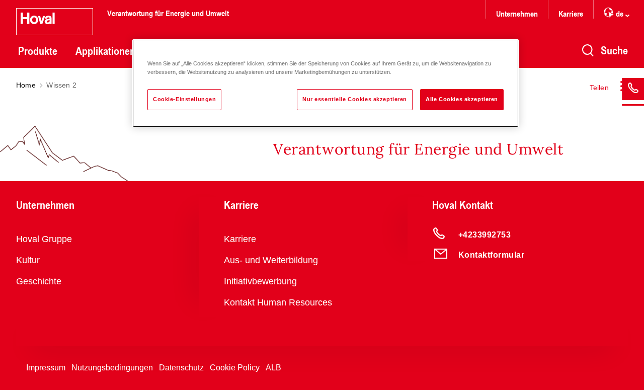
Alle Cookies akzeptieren (462, 99)
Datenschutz (181, 367)
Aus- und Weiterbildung (271, 260)
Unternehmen (517, 13)
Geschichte (38, 281)
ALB (273, 367)
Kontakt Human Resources (278, 302)
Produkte (37, 50)
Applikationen (105, 50)
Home (26, 85)
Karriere (570, 13)
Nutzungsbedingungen (112, 367)
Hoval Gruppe (44, 239)
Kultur (28, 260)
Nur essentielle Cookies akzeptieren (354, 99)
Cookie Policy (235, 367)
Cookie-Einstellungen (184, 99)
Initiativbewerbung (260, 281)
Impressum (45, 367)
